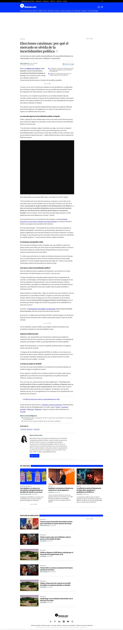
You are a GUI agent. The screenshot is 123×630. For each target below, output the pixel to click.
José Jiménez (51, 492)
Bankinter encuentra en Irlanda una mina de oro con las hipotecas (60, 489)
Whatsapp (30, 409)
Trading (83, 11)
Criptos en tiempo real (66, 11)
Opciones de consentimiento (69, 625)
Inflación (59, 1)
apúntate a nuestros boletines (52, 405)
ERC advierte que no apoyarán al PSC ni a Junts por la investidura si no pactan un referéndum (47, 418)
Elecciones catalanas (26, 429)
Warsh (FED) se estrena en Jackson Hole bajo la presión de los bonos (56, 569)
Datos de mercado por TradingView (84, 625)
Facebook (65, 407)
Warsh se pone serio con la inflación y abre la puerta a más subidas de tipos (55, 538)
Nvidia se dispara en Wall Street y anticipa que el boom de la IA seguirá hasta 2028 (56, 553)
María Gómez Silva (25, 63)
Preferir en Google (69, 64)
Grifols (65, 1)
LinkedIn (23, 409)
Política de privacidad (36, 625)
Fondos (57, 11)
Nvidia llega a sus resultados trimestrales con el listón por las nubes (56, 599)
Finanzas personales (26, 11)
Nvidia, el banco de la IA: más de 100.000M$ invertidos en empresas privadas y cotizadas (55, 584)
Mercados (51, 11)
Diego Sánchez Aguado (25, 494)
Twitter (57, 407)
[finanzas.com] (61, 616)
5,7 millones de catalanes (32, 68)
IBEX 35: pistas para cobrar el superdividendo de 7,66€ (42, 399)
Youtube (23, 412)
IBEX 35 (53, 1)
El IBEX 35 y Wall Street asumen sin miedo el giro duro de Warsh (60, 74)
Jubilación (38, 1)
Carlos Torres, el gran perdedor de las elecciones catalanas (42, 421)
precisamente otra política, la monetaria (42, 309)
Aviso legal (53, 625)
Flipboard (38, 409)
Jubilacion (46, 1)
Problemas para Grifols (27, 1)
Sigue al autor (34, 456)
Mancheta (59, 625)
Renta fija (77, 11)
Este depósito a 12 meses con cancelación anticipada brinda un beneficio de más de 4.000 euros (31, 490)
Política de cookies (46, 625)
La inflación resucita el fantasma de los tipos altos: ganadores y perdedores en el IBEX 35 (61, 70)
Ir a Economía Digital (92, 11)
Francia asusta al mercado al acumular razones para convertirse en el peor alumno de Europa (56, 522)
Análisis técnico (42, 11)
